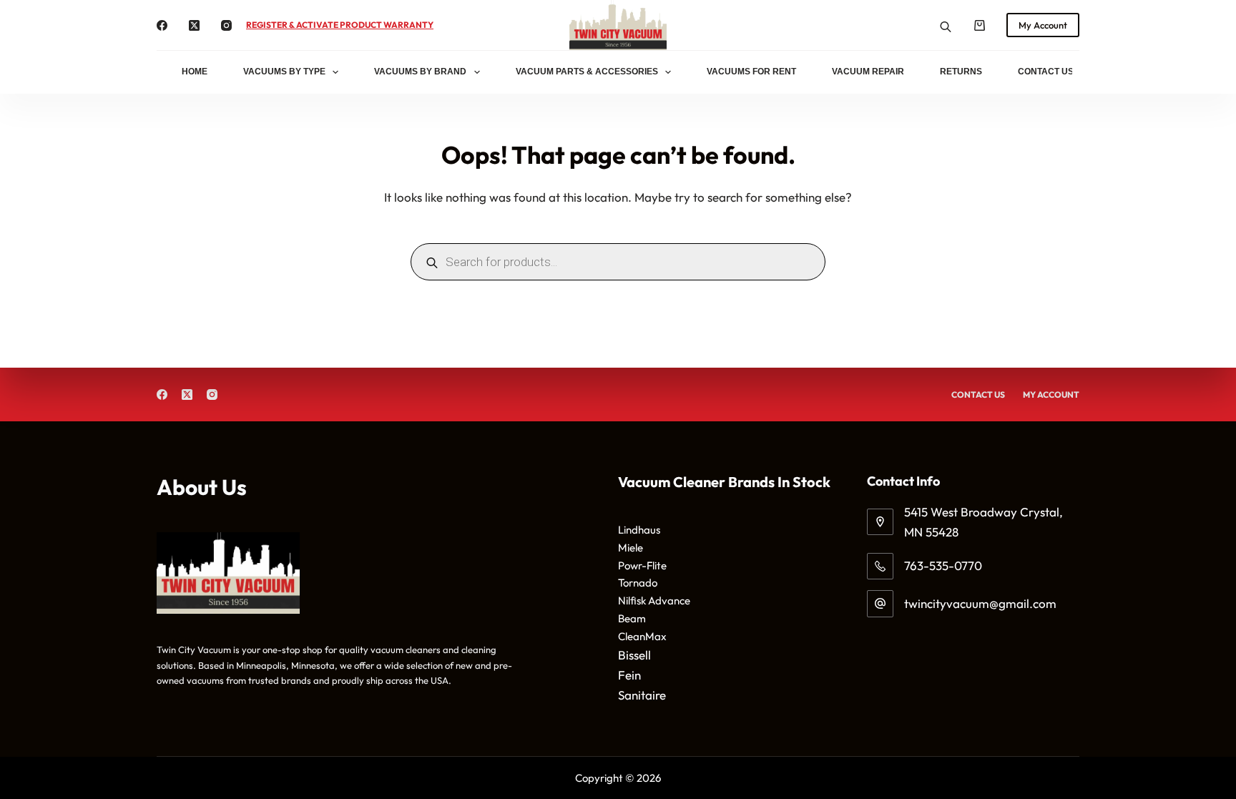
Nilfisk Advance (654, 600)
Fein (629, 674)
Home (194, 72)
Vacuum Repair (868, 72)
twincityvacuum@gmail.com (980, 603)
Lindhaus (639, 529)
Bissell (634, 654)
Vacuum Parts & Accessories (587, 72)
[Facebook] (162, 25)
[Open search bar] (945, 25)
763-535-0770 (943, 565)
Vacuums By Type (284, 72)
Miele (630, 547)
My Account (1043, 25)
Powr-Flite (642, 565)
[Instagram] (226, 25)
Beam (632, 618)
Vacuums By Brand (420, 72)
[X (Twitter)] (194, 25)
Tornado (637, 582)
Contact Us (1046, 72)
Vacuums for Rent (751, 72)
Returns (961, 72)
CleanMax (642, 636)
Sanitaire (642, 694)
